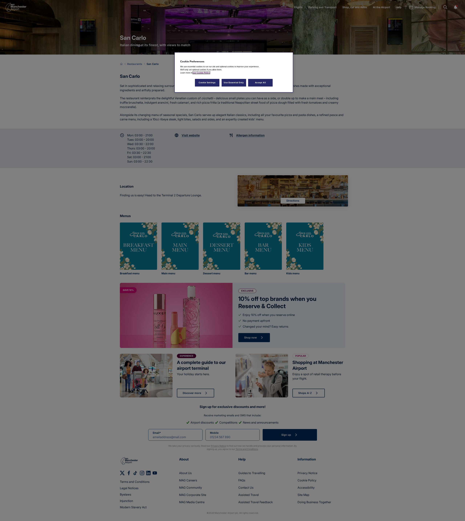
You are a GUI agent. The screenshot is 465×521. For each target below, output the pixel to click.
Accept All (260, 82)
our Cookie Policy (201, 73)
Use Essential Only (234, 82)
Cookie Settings (207, 82)
